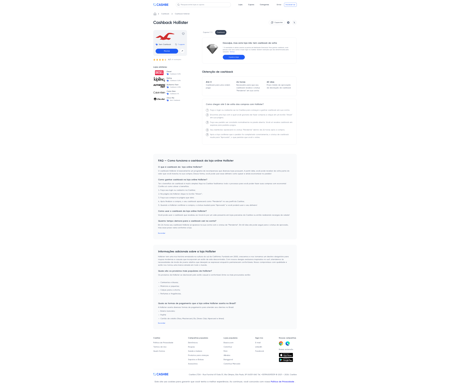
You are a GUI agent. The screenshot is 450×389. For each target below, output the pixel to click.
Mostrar (167, 51)
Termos (232, 52)
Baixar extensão (286, 349)
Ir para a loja (234, 57)
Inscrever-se (290, 5)
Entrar (279, 5)
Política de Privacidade (283, 382)
